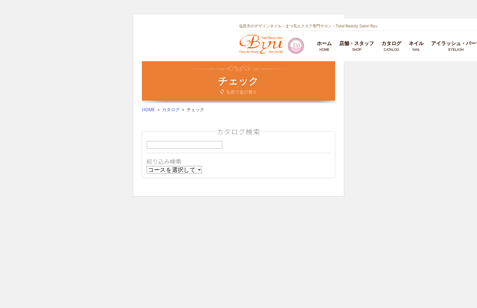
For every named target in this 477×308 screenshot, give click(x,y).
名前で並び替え (241, 92)
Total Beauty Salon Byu (356, 25)
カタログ (171, 109)
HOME (148, 109)
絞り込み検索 (164, 161)
